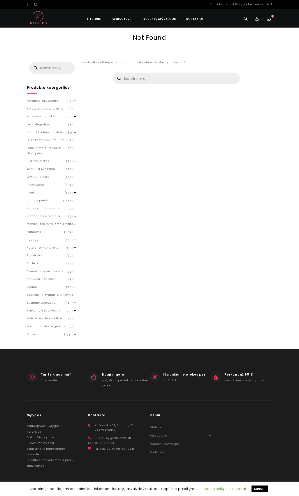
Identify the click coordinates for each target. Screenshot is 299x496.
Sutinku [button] (260, 489)
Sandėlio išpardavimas (45, 271)
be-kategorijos (38, 124)
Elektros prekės (38, 161)
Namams (34, 232)
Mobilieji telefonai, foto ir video (50, 224)
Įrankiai (33, 192)
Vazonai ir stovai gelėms (46, 326)
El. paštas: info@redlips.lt (115, 449)
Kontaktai (194, 19)
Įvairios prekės (38, 200)
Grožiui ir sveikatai (41, 169)
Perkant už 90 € (239, 374)
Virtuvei (32, 334)
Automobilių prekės (41, 116)
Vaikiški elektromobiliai (44, 318)
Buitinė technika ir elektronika (49, 132)
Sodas (32, 287)
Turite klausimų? (56, 374)
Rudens (33, 263)
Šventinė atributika (41, 303)
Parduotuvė (121, 19)
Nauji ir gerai (114, 374)
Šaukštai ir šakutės (41, 279)
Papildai (33, 240)
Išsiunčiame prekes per (184, 374)
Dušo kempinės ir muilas (45, 140)
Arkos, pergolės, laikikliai (45, 108)
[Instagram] (37, 4)
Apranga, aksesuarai (43, 101)
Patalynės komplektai (43, 247)
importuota (35, 184)
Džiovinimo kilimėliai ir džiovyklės (44, 150)
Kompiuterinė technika (44, 216)
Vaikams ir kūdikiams (43, 310)
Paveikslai (34, 255)
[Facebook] (30, 4)
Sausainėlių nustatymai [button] (225, 488)
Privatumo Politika (40, 443)
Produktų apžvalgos (159, 19)
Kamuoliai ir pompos (43, 208)
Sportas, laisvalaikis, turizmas (50, 295)
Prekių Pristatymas (41, 437)
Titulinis (94, 19)
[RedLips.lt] (38, 18)
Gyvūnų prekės (38, 177)
